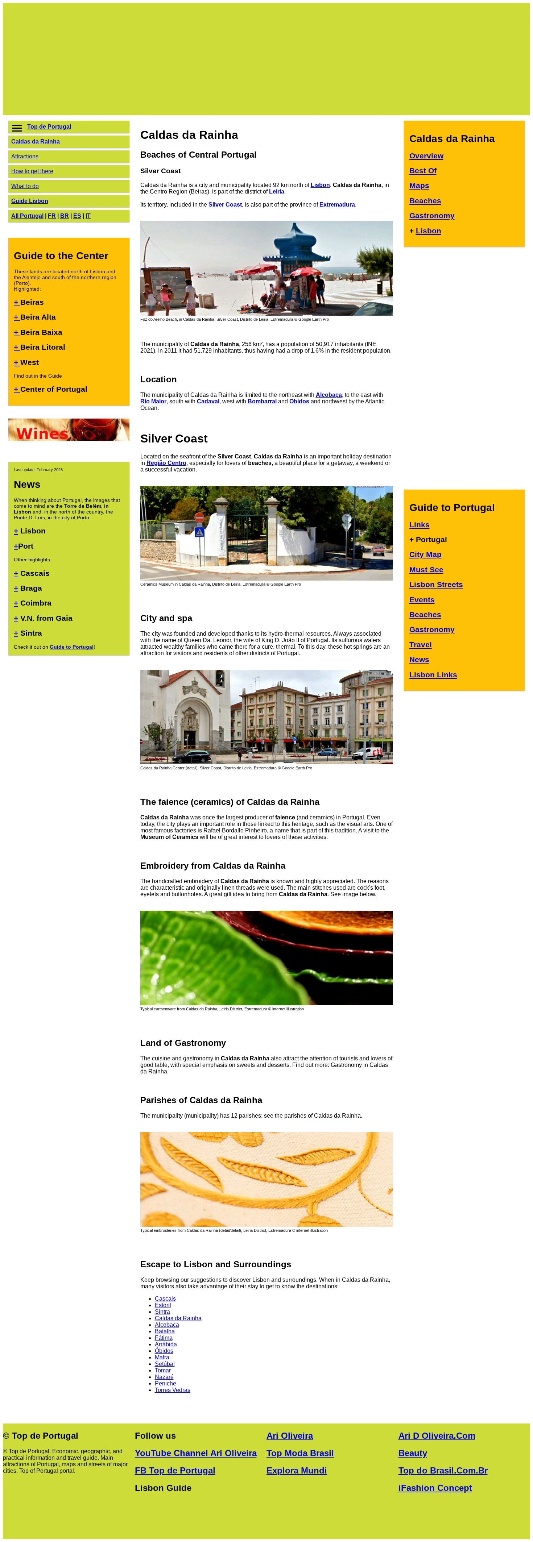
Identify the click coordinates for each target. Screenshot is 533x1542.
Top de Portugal (49, 127)
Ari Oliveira (289, 1436)
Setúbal (165, 1364)
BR (64, 216)
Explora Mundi (296, 1470)
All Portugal (27, 216)
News (419, 659)
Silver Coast (225, 204)
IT (88, 216)
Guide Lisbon (29, 201)
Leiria (276, 191)
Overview (426, 155)
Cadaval (208, 401)
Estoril (163, 1305)
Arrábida (166, 1344)
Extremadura (337, 204)
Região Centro (166, 463)
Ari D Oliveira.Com (436, 1436)
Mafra (162, 1357)
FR (52, 216)
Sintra (162, 1312)
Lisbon (320, 185)
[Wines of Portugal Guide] (68, 439)
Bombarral (262, 401)
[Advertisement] (225, 59)
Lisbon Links (433, 674)
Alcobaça (329, 395)
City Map (425, 554)
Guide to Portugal (72, 647)
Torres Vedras (172, 1390)
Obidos (299, 401)
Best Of (423, 170)
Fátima (164, 1338)
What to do (25, 186)
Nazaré (164, 1377)
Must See (426, 569)
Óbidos (164, 1351)
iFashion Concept (435, 1488)
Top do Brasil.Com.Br (443, 1470)
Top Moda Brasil (300, 1453)
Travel (420, 644)
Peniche (165, 1383)
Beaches (425, 200)
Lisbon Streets (436, 584)
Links (419, 524)
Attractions (24, 156)
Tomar (163, 1370)
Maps (419, 185)
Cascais (165, 1299)
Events (422, 599)
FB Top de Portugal (175, 1470)
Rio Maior (153, 401)
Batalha (165, 1331)
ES (77, 216)
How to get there (32, 171)
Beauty (412, 1453)
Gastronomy (432, 215)
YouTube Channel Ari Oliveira (196, 1453)
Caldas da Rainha (35, 141)
